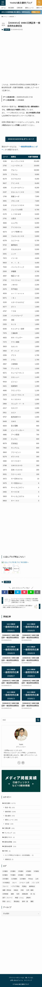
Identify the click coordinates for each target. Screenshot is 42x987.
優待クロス (9, 837)
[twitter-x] (19, 762)
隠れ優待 (10, 815)
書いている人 (29, 977)
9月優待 (28, 875)
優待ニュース (11, 819)
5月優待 (36, 871)
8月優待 (20, 875)
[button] (5, 592)
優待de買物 (10, 842)
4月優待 (28, 871)
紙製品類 (25, 894)
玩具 (18, 894)
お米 (37, 879)
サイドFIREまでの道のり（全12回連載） (19, 855)
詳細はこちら (35, 12)
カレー (14, 882)
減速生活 (9, 859)
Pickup (30, 879)
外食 (22, 890)
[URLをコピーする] (37, 592)
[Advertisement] (21, 55)
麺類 (32, 901)
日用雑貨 (5, 894)
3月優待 (20, 871)
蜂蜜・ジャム (19, 898)
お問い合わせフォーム (16, 980)
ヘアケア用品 (15, 886)
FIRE (7, 851)
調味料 (28, 898)
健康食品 (32, 886)
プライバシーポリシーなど (16, 977)
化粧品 (16, 890)
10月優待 (5, 879)
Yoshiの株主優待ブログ (21, 3)
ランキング (9, 833)
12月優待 (23, 879)
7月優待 (12, 875)
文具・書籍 (29, 890)
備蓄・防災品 (7, 890)
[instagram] (22, 762)
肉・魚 (33, 894)
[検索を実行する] (38, 720)
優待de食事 (10, 846)
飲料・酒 (25, 901)
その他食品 (6, 882)
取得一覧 (10, 807)
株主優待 (10, 803)
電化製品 (16, 901)
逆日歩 (9, 824)
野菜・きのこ (7, 901)
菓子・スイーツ (7, 898)
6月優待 (5, 875)
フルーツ (5, 886)
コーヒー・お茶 (24, 882)
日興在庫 (6, 29)
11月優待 (14, 879)
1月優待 (5, 871)
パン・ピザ (35, 882)
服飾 (12, 894)
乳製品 (24, 886)
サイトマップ (28, 980)
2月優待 (12, 871)
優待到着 (10, 811)
